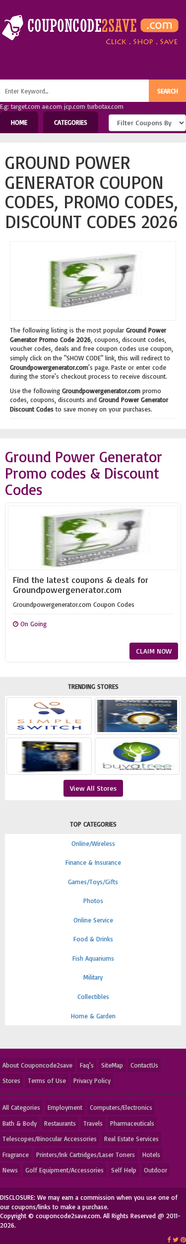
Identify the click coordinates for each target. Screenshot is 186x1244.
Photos (93, 901)
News (10, 1170)
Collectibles (93, 996)
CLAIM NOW (154, 651)
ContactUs (144, 1065)
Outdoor (155, 1170)
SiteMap (112, 1065)
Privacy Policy (92, 1080)
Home (19, 122)
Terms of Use (47, 1080)
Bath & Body (19, 1123)
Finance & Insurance (93, 862)
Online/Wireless (93, 843)
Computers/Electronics (121, 1107)
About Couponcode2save (37, 1065)
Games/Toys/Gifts (93, 882)
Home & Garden (93, 1016)
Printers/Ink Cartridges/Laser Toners (85, 1155)
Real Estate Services (131, 1139)
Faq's (87, 1065)
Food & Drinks (93, 939)
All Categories (21, 1107)
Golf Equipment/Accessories (64, 1170)
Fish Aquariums (93, 958)
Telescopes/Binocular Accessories (49, 1139)
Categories (70, 122)
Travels (93, 1123)
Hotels (151, 1155)
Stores (11, 1080)
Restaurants (60, 1123)
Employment (65, 1107)
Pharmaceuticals (132, 1123)
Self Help (123, 1170)
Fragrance (15, 1155)
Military (93, 977)
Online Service (93, 920)
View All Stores (93, 788)
